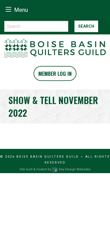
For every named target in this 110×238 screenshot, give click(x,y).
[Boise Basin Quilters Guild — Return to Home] (55, 47)
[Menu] (8, 9)
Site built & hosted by (54, 169)
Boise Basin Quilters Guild (47, 156)
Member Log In (55, 73)
